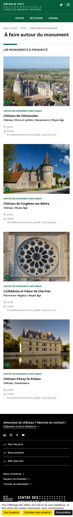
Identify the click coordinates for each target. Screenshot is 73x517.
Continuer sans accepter (37, 512)
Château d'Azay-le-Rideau (22, 379)
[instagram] (11, 435)
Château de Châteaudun (20, 116)
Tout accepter (11, 512)
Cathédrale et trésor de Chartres (26, 291)
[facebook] (17, 435)
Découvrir (36, 18)
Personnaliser (63, 512)
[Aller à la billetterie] (61, 4)
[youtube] (23, 435)
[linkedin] (4, 435)
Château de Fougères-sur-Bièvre (26, 204)
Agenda (53, 18)
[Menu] (68, 5)
